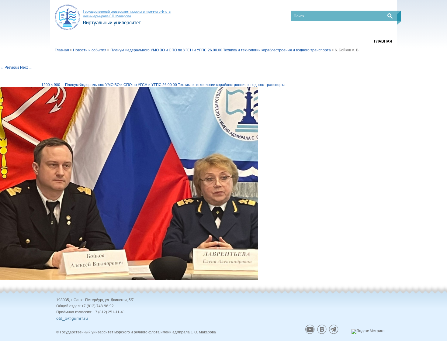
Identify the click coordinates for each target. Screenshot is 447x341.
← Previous (9, 67)
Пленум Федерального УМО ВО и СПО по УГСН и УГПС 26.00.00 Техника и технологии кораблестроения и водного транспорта (175, 85)
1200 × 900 (50, 85)
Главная (383, 41)
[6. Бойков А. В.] (129, 183)
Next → (26, 67)
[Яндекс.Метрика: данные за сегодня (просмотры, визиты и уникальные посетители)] (368, 331)
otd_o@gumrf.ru (72, 318)
